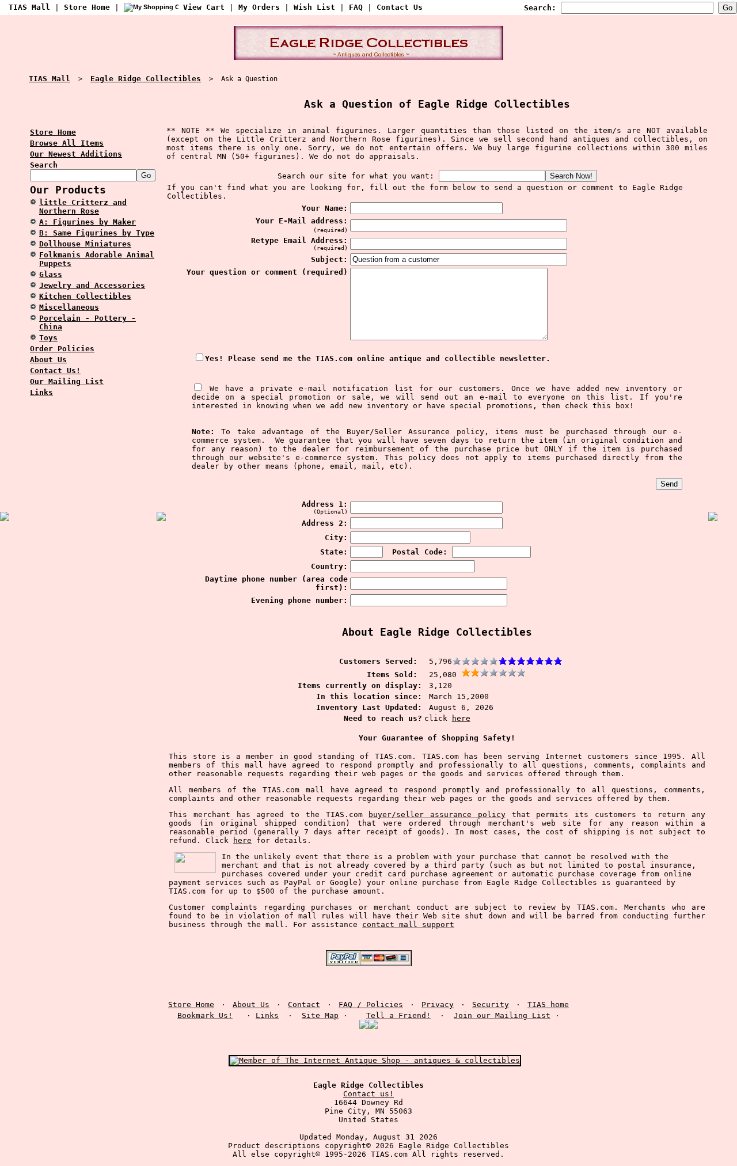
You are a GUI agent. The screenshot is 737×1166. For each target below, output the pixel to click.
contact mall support (408, 924)
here (461, 718)
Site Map (320, 1015)
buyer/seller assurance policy (437, 814)
